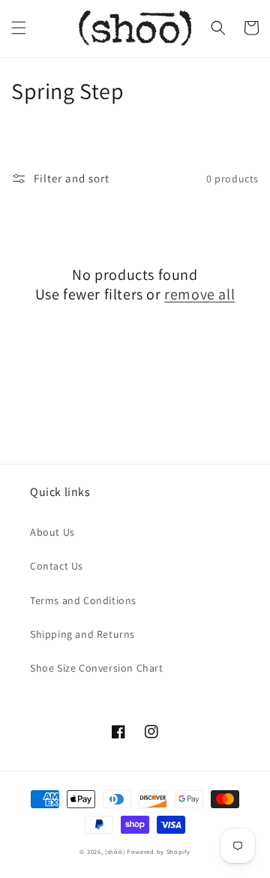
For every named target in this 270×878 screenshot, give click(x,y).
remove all (199, 294)
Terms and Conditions (83, 600)
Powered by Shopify (158, 851)
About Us (52, 532)
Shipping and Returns (82, 634)
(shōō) (116, 851)
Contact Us (56, 566)
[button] (18, 27)
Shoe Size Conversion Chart (97, 668)
